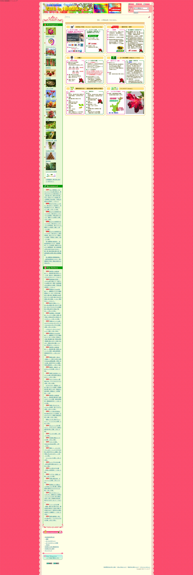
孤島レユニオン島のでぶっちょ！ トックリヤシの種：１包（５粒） (52, 421)
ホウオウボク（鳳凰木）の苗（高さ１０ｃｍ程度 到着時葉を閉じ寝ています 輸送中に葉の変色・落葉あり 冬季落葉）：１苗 (52, 389)
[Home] (131, 4)
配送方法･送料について (133, 567)
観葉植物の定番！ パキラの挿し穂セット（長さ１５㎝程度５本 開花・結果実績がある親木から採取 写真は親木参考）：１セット (52, 283)
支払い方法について (121, 567)
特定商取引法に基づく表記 (110, 567)
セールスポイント (50, 541)
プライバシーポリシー (145, 567)
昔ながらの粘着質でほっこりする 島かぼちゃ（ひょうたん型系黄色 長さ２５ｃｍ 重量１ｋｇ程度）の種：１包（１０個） (53, 225)
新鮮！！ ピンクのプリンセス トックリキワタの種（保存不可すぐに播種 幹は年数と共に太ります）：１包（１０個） (52, 452)
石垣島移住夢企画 (49, 537)
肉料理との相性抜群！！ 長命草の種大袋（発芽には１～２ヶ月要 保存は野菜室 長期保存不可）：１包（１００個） (52, 399)
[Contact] (146, 4)
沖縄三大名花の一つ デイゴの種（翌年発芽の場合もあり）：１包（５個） (52, 375)
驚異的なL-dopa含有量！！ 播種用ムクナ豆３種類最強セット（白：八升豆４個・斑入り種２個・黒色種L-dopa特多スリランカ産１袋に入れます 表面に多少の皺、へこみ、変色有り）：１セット (53, 295)
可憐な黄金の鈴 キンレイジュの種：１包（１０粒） (52, 480)
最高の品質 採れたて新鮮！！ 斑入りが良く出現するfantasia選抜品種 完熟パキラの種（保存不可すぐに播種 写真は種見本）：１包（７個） (52, 361)
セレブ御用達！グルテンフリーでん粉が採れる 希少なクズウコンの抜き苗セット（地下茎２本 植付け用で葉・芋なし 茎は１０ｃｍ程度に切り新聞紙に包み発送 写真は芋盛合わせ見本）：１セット (52, 195)
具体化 (47, 545)
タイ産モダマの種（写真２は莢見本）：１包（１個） (52, 470)
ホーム (68, 17)
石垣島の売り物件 (49, 548)
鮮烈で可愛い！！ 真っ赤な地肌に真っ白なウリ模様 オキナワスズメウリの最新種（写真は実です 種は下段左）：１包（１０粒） (52, 307)
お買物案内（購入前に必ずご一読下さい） (53, 180)
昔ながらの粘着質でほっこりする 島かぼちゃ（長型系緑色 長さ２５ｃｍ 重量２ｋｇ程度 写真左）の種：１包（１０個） (52, 235)
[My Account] (138, 4)
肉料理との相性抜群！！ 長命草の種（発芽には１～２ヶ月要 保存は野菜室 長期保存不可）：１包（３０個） (52, 351)
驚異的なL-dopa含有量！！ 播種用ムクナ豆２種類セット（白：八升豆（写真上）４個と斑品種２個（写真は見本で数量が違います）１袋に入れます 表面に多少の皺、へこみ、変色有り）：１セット (52, 339)
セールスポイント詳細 (51, 543)
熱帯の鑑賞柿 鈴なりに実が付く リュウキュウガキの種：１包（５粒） (52, 518)
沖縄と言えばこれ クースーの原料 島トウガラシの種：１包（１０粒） (52, 407)
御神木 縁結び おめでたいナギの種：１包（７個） (52, 369)
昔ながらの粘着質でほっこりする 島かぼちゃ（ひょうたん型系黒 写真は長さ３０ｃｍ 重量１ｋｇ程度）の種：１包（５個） (52, 215)
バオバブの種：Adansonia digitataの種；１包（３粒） (51, 443)
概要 (46, 539)
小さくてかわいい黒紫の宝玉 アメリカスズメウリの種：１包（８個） (52, 381)
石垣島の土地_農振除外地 (52, 547)
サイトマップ (48, 550)
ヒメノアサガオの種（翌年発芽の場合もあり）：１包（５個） (52, 464)
